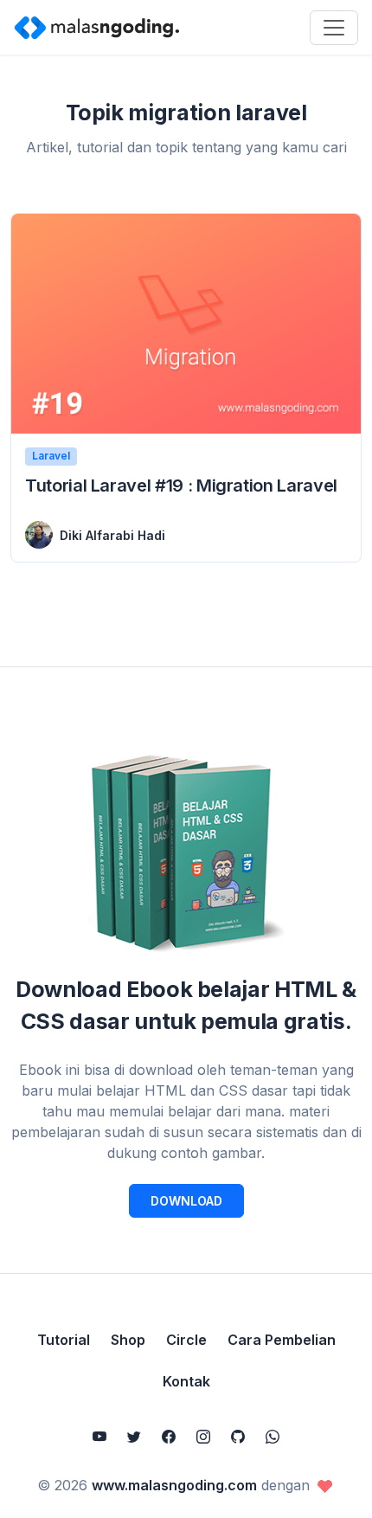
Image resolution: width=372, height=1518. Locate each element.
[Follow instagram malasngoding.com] (203, 1436)
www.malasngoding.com (174, 1485)
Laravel (51, 455)
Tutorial (63, 1339)
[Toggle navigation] (334, 27)
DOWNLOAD (186, 1200)
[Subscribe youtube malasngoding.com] (99, 1436)
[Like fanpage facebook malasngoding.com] (169, 1436)
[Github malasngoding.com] (238, 1436)
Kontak (186, 1381)
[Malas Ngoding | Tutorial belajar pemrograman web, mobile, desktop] (97, 27)
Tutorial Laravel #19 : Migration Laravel (181, 485)
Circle (186, 1339)
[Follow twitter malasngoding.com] (134, 1436)
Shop (128, 1339)
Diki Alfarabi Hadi (112, 535)
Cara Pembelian (282, 1339)
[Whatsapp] (272, 1436)
